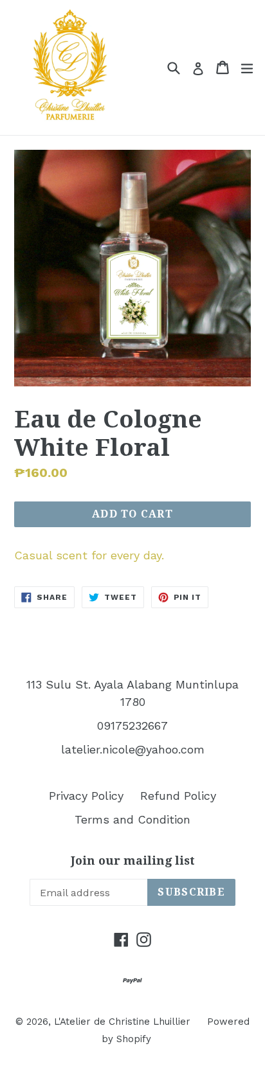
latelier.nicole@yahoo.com (133, 749)
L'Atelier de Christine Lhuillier (122, 1021)
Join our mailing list (133, 860)
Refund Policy (178, 795)
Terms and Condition (132, 819)
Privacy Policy (86, 795)
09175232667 (132, 725)
